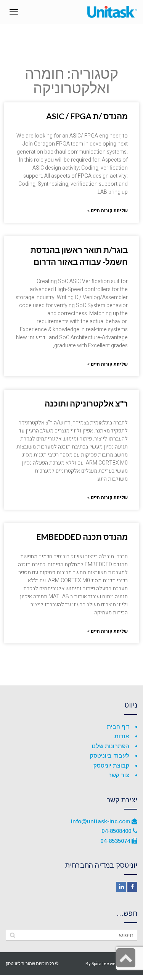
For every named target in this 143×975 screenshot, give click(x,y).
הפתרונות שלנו (110, 746)
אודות (121, 736)
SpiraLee (100, 963)
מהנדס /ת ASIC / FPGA (87, 116)
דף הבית (118, 726)
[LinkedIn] (121, 887)
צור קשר (118, 775)
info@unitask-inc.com (100, 821)
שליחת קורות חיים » (107, 210)
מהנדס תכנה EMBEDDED (82, 536)
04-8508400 (116, 831)
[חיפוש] (12, 935)
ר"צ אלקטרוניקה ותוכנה (86, 403)
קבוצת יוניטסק (111, 765)
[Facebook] (132, 887)
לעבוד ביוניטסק (109, 755)
